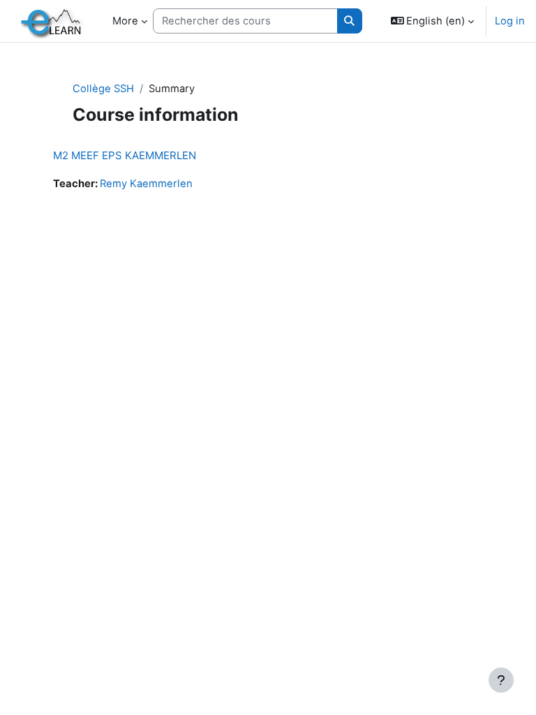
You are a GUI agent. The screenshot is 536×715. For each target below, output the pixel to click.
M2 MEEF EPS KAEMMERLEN (124, 155)
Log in (510, 21)
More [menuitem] (125, 21)
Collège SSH (103, 88)
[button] (433, 21)
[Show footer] (501, 680)
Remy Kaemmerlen (146, 183)
